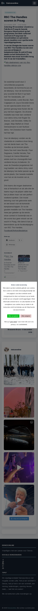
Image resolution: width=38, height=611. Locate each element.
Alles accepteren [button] (13, 316)
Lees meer (13, 322)
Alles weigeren (26, 316)
